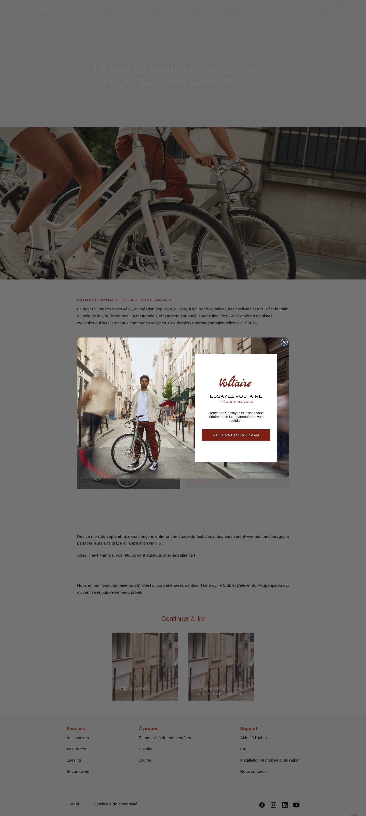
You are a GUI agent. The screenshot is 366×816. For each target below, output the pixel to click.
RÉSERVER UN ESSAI (235, 435)
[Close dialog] (284, 342)
